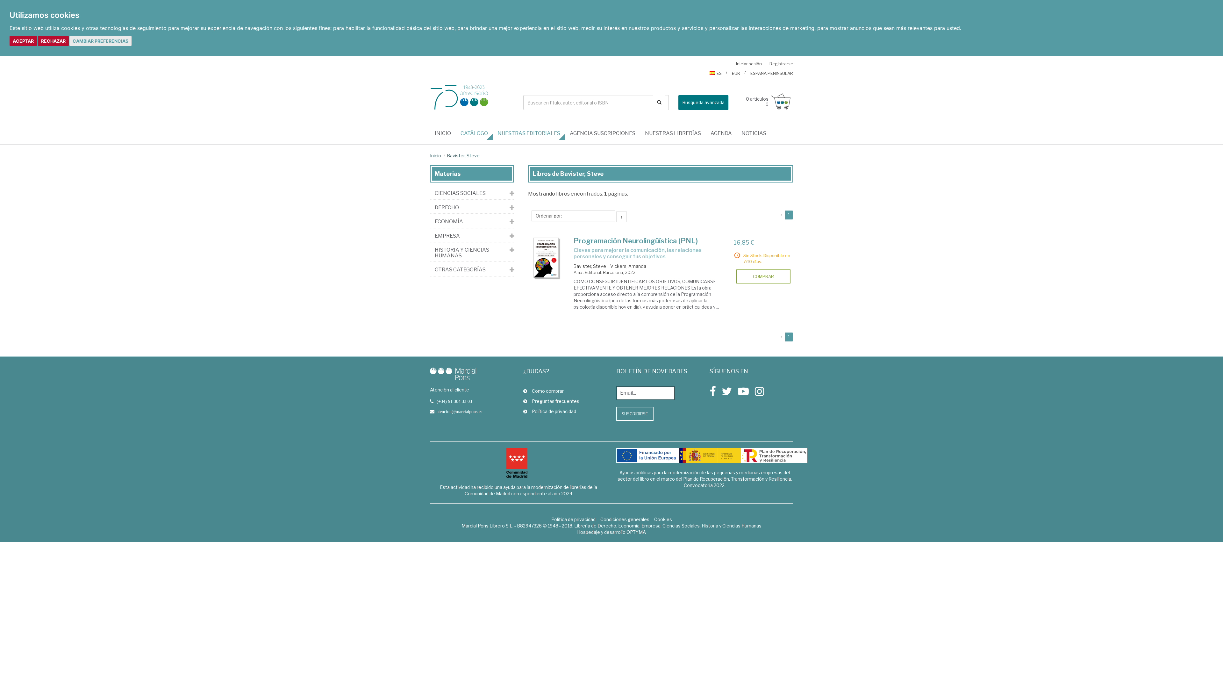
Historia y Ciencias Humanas (462, 252)
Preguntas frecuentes (555, 401)
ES (719, 73)
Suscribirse (635, 413)
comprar (763, 276)
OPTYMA (636, 532)
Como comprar (548, 391)
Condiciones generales (624, 519)
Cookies (663, 519)
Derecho (447, 208)
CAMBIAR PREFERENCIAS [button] (100, 41)
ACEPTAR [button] (23, 41)
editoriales (528, 133)
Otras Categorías (460, 270)
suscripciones (602, 133)
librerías (673, 133)
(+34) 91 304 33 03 (454, 401)
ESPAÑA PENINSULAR (771, 73)
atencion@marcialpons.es (459, 411)
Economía (449, 222)
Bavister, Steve (463, 155)
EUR (736, 73)
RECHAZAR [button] (53, 41)
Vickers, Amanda (628, 266)
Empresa (447, 236)
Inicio (445, 133)
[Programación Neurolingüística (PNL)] (546, 258)
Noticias (753, 133)
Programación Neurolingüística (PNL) (636, 241)
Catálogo (474, 133)
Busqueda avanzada (703, 102)
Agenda (721, 133)
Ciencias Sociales (460, 193)
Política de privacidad (554, 411)
